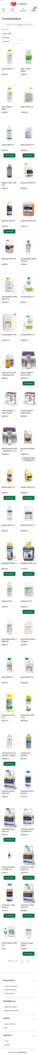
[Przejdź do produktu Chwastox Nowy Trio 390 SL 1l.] (9, 855)
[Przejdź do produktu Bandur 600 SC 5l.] (28, 475)
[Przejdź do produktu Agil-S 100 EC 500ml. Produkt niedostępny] (9, 95)
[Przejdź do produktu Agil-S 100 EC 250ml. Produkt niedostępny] (28, 57)
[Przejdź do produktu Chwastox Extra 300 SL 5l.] (9, 817)
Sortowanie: (6, 37)
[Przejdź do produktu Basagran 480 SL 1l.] (9, 551)
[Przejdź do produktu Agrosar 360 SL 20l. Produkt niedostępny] (28, 209)
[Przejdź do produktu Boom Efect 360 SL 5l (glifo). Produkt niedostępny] (28, 627)
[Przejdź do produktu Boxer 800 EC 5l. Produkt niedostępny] (28, 665)
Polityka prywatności (11, 1011)
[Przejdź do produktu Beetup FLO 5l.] (28, 589)
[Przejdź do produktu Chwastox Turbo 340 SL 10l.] (28, 855)
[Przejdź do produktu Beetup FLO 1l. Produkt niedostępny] (9, 589)
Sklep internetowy (17, 1052)
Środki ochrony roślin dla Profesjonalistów (20, 24)
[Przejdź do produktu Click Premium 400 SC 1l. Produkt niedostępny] (9, 931)
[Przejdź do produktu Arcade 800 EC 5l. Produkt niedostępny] (28, 323)
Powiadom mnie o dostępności (28, 459)
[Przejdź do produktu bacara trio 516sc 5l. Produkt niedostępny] (28, 437)
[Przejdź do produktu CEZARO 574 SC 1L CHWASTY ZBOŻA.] (9, 741)
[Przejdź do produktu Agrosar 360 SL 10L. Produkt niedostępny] (28, 171)
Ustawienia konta (10, 990)
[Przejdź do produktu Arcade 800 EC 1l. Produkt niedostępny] (28, 285)
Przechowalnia (9, 993)
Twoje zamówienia (10, 986)
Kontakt (7, 1045)
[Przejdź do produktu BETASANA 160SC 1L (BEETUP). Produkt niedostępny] (9, 627)
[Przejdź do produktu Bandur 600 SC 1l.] (9, 475)
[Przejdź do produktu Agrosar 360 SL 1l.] (9, 209)
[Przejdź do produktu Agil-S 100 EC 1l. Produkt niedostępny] (9, 57)
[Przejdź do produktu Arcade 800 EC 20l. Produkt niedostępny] (9, 323)
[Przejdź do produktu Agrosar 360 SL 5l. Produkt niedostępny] (9, 247)
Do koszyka (9, 155)
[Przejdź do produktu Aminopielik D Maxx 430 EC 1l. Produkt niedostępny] (28, 247)
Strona (10, 961)
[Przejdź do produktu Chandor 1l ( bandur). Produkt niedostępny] (28, 741)
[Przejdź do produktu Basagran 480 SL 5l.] (28, 551)
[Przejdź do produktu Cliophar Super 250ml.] (28, 931)
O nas (6, 1041)
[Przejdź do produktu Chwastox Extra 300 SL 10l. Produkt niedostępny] (9, 779)
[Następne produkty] (22, 961)
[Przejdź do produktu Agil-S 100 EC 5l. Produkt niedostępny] (28, 95)
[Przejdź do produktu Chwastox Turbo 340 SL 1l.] (9, 893)
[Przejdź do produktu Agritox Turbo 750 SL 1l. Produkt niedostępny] (9, 171)
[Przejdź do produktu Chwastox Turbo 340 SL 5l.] (28, 893)
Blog (5, 1028)
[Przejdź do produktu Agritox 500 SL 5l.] (28, 133)
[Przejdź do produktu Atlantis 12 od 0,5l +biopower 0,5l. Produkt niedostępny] (9, 361)
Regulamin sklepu (10, 1007)
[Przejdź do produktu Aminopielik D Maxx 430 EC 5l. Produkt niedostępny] (9, 285)
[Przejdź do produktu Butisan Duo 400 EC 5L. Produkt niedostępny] (28, 703)
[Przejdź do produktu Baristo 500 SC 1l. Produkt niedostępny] (9, 513)
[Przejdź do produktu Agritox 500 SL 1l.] (9, 133)
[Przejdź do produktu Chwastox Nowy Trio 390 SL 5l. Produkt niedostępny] (28, 817)
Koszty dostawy (9, 1024)
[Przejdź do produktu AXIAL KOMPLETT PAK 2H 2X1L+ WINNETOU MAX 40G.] (28, 361)
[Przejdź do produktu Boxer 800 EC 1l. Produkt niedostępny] (9, 665)
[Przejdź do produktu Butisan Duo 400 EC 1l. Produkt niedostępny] (9, 703)
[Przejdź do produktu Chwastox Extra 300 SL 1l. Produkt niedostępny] (28, 779)
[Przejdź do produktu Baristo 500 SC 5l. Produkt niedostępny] (28, 513)
